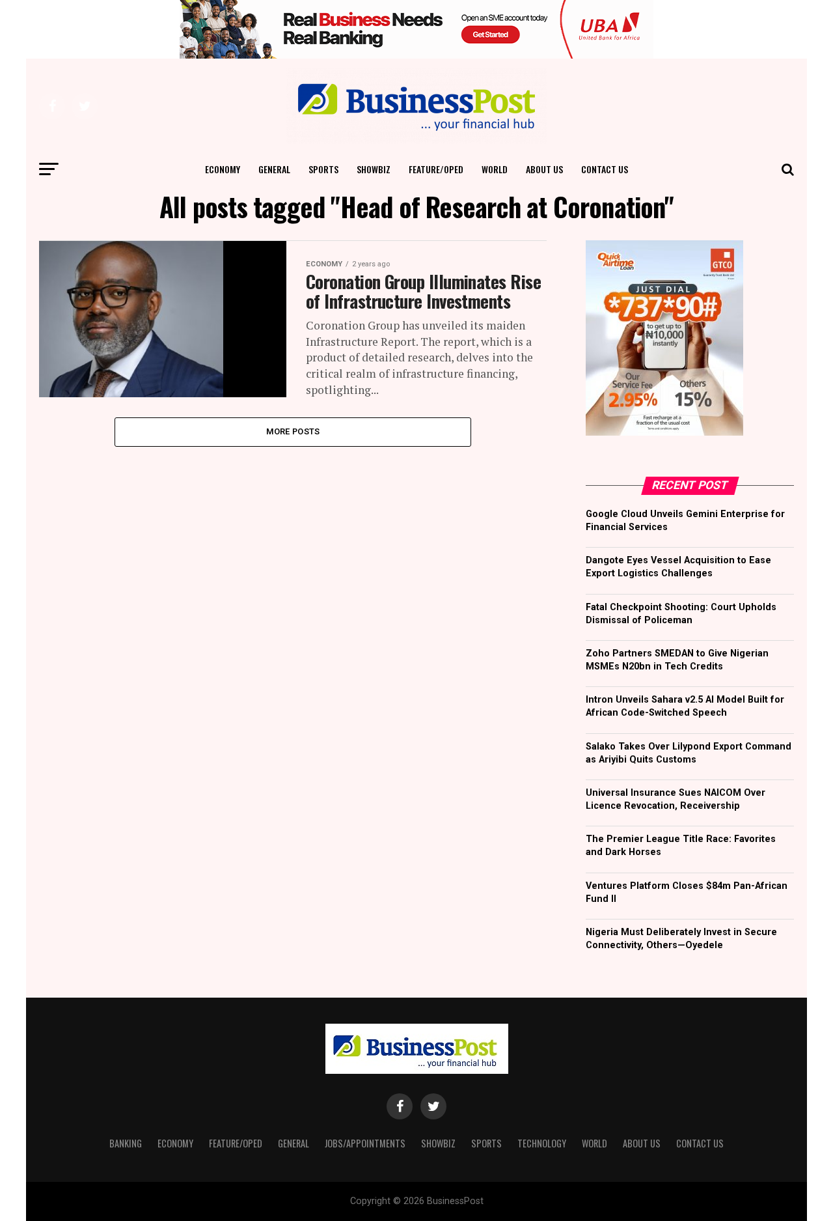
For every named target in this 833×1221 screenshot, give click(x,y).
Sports (323, 169)
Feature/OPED (436, 169)
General (274, 169)
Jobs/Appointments (365, 1143)
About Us (544, 169)
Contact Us (604, 169)
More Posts (293, 431)
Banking (125, 1143)
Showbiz (373, 169)
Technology (541, 1143)
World (495, 169)
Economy (222, 169)
